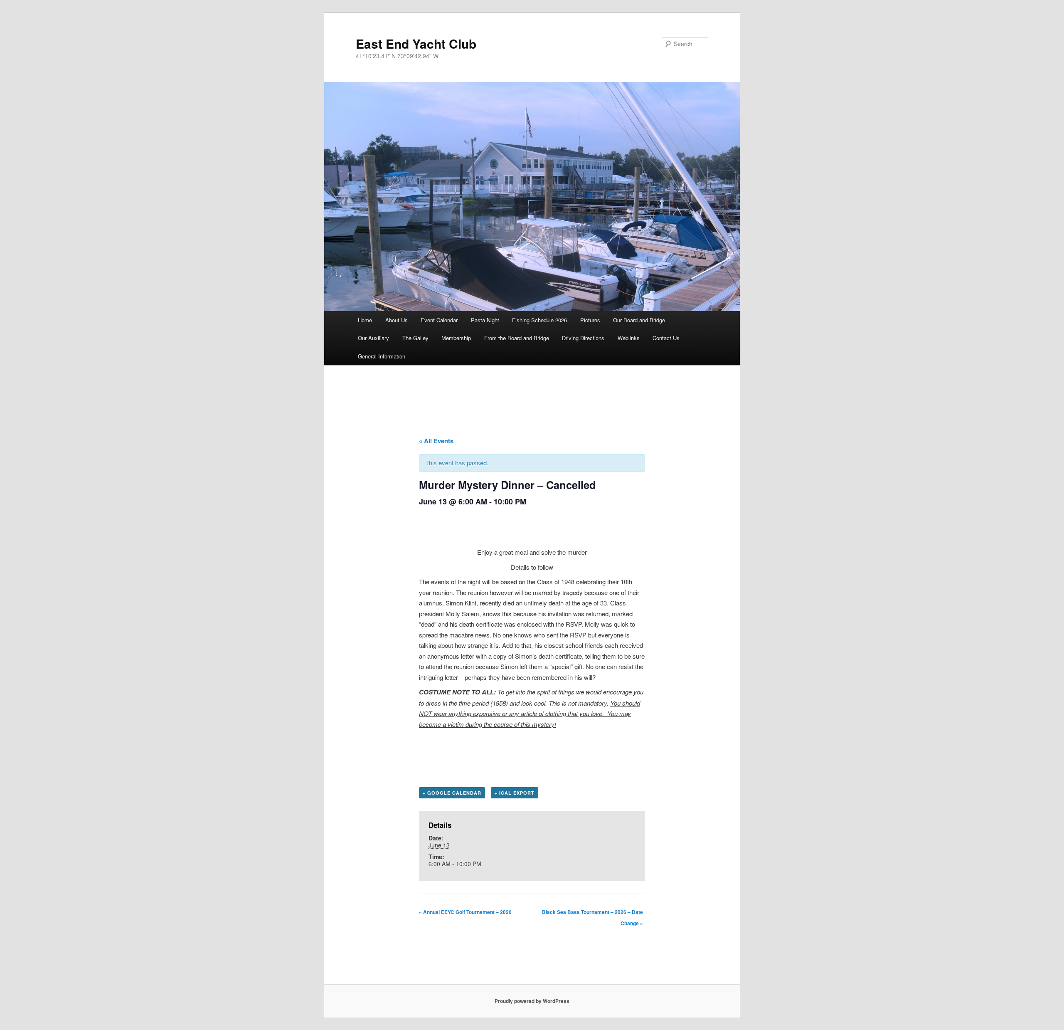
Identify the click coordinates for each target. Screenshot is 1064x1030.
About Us (396, 320)
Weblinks (629, 338)
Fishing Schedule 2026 (539, 320)
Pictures (590, 320)
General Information (381, 356)
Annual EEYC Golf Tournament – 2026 (465, 912)
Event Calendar (439, 320)
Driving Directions (583, 338)
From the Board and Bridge (516, 338)
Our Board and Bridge (639, 320)
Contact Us (666, 338)
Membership (456, 338)
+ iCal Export (514, 793)
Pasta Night (485, 320)
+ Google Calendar (452, 793)
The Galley (415, 338)
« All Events (436, 440)
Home (365, 320)
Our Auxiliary (373, 338)
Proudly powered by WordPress (532, 1001)
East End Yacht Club (416, 43)
